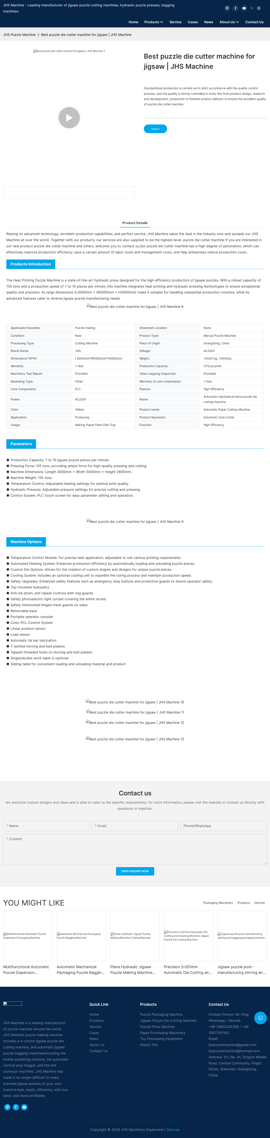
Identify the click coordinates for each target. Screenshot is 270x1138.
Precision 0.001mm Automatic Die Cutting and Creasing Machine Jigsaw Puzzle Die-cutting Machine (188, 970)
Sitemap (173, 1129)
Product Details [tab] (135, 223)
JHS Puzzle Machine (19, 34)
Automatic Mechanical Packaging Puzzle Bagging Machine (80, 970)
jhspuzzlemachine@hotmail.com (234, 1051)
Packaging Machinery (218, 902)
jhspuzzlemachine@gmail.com (232, 1045)
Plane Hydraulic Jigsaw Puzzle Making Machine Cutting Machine (131, 970)
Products (244, 902)
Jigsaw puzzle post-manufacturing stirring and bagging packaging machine (241, 970)
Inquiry (155, 128)
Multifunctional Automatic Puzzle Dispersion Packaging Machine (26, 970)
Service (259, 902)
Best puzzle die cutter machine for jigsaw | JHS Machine (86, 34)
